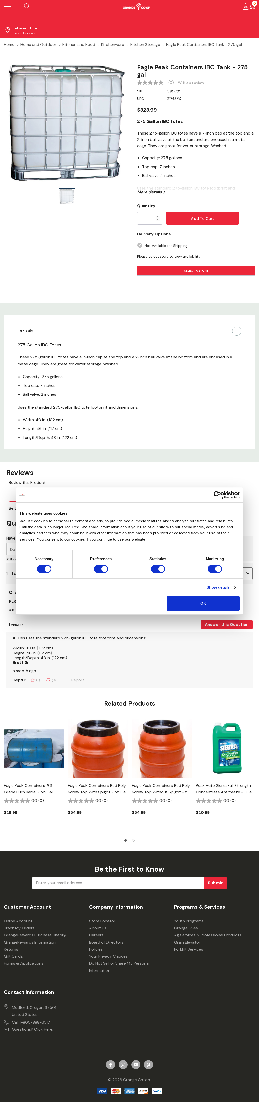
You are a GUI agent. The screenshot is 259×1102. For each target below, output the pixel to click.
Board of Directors (106, 942)
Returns (11, 949)
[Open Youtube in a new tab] (136, 1065)
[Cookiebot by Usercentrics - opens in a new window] (217, 495)
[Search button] (27, 6)
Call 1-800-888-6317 (31, 1022)
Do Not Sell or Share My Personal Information (119, 967)
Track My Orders (19, 928)
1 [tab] (125, 840)
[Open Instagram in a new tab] (123, 1065)
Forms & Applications (24, 963)
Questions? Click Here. (32, 1029)
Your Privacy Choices (108, 956)
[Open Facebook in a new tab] (110, 1065)
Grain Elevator (187, 942)
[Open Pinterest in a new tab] (148, 1065)
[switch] (101, 569)
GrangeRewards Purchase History (35, 935)
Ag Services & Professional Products (207, 935)
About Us (97, 928)
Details (25, 330)
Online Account (18, 921)
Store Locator (102, 921)
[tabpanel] (34, 775)
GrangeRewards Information (30, 942)
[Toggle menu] (7, 6)
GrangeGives (186, 928)
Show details (218, 587)
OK (203, 603)
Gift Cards (13, 956)
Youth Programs (189, 921)
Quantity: (146, 205)
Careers (96, 935)
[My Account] (246, 6)
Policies (96, 949)
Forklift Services (188, 949)
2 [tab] (133, 840)
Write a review (191, 82)
